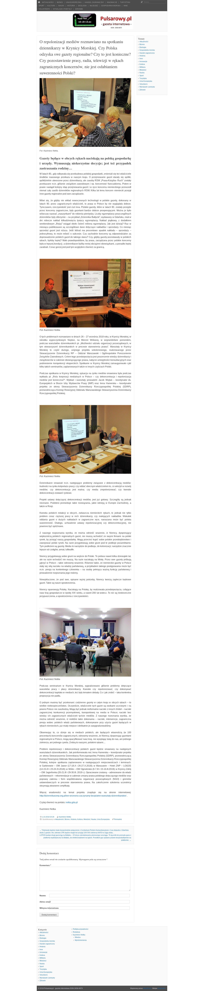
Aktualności (48, 2)
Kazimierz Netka (65, 817)
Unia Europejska (73, 2)
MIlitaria (142, 67)
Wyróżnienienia (81, 940)
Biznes (60, 2)
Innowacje (112, 2)
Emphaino (161, 988)
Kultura (51, 6)
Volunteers (44, 9)
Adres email (45, 902)
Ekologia (82, 6)
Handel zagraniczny (94, 2)
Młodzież (94, 6)
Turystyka (125, 2)
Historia (71, 6)
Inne (126, 6)
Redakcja (76, 932)
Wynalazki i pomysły (62, 9)
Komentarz (45, 865)
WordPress (147, 988)
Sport (41, 6)
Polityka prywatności (80, 929)
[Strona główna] (39, 2)
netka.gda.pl (72, 802)
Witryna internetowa (49, 908)
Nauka (61, 6)
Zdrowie (79, 9)
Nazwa (43, 895)
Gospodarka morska (110, 6)
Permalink (118, 819)
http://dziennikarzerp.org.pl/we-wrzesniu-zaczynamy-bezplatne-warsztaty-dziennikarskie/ (83, 796)
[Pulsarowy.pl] (102, 28)
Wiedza (77, 937)
